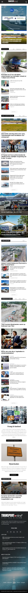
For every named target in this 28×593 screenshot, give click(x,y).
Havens (11, 186)
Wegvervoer (18, 49)
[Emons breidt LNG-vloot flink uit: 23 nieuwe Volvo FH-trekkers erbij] (14, 226)
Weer (20, 298)
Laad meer (14, 111)
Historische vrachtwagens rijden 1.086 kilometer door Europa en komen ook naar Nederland (18, 89)
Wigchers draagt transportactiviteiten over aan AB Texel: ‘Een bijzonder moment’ (17, 268)
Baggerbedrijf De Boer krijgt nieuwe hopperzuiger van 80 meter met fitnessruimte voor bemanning (17, 177)
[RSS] (17, 532)
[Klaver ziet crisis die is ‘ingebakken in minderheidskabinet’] (14, 339)
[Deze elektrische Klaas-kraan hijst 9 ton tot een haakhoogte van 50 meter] (14, 204)
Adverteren (9, 582)
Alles (20, 115)
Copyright (23, 582)
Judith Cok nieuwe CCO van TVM (16, 80)
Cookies (14, 582)
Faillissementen (13, 291)
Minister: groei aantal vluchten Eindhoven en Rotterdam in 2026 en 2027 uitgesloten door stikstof (17, 163)
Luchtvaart (3, 153)
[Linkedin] (14, 532)
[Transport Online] (14, 2)
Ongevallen (6, 37)
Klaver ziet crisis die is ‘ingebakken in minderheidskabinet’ (12, 352)
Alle (13, 49)
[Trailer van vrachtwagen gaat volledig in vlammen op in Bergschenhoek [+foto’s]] (5, 107)
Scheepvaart (4, 132)
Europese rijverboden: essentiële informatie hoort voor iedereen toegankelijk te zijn (11, 497)
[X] (20, 532)
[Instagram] (11, 532)
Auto (11, 387)
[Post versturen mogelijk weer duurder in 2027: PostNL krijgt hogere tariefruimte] (5, 282)
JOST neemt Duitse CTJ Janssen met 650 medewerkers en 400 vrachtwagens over (18, 275)
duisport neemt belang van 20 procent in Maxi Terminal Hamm (14, 264)
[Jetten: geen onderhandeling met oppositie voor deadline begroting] (5, 374)
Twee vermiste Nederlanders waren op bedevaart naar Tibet (13, 325)
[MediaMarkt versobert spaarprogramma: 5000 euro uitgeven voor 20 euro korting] (5, 382)
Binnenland (12, 363)
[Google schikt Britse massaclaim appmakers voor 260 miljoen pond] (5, 397)
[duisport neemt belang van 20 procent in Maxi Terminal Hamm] (5, 99)
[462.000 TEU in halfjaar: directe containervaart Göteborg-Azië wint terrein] (5, 184)
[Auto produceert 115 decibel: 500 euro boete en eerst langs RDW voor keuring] (5, 390)
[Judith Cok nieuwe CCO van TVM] (5, 83)
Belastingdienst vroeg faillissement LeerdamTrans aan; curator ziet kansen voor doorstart (18, 289)
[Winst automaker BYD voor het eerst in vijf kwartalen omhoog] (5, 359)
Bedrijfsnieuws (12, 82)
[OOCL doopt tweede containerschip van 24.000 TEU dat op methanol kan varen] (5, 170)
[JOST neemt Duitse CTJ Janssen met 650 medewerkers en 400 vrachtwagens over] (5, 275)
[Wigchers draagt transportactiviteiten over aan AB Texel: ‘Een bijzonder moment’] (5, 268)
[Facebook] (7, 532)
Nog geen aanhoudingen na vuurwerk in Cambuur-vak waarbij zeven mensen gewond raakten (18, 366)
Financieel (12, 283)
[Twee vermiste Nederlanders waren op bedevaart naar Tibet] (14, 311)
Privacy (18, 582)
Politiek (3, 350)
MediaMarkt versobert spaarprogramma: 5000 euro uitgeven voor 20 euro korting (18, 382)
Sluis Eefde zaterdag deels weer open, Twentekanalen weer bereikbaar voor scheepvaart (13, 135)
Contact (4, 582)
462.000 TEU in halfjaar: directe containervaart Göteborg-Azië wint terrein (17, 184)
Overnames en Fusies (13, 270)
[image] (14, 415)
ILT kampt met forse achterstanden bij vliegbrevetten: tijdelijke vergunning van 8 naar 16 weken (13, 156)
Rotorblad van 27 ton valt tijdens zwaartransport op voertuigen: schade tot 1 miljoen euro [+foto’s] (15, 41)
